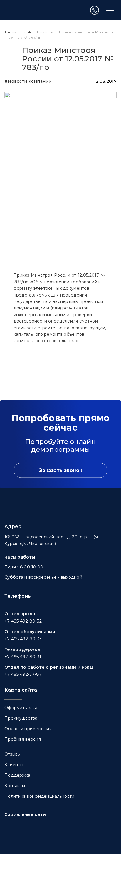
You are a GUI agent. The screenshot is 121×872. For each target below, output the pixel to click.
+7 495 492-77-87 (23, 674)
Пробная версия (22, 739)
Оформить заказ (22, 707)
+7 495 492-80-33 (23, 639)
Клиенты (13, 764)
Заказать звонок (60, 470)
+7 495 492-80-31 (22, 656)
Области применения (28, 728)
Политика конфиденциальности (39, 796)
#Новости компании (28, 81)
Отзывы (12, 754)
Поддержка (17, 775)
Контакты (14, 785)
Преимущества (20, 718)
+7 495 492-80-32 (23, 621)
